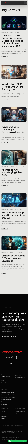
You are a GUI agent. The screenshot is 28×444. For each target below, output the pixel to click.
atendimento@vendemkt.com (7, 441)
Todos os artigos (18, 373)
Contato (3, 385)
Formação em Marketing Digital (8, 397)
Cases (2, 380)
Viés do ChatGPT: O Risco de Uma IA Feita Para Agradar (12, 86)
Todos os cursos (5, 401)
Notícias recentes (18, 375)
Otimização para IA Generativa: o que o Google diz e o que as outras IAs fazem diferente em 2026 (12, 40)
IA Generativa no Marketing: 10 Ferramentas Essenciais (13, 129)
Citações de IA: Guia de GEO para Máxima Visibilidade (13, 258)
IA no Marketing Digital (6, 399)
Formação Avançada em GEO (7, 392)
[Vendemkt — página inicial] (6, 2)
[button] (17, 441)
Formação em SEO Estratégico (8, 394)
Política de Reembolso (19, 414)
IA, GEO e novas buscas (20, 377)
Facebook (3, 416)
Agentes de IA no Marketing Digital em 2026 (11, 172)
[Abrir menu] (25, 2)
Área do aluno (4, 404)
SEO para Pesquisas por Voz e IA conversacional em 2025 (13, 215)
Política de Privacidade (20, 411)
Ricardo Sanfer (4, 382)
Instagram (3, 414)
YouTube (3, 411)
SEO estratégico (18, 380)
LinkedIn (3, 418)
